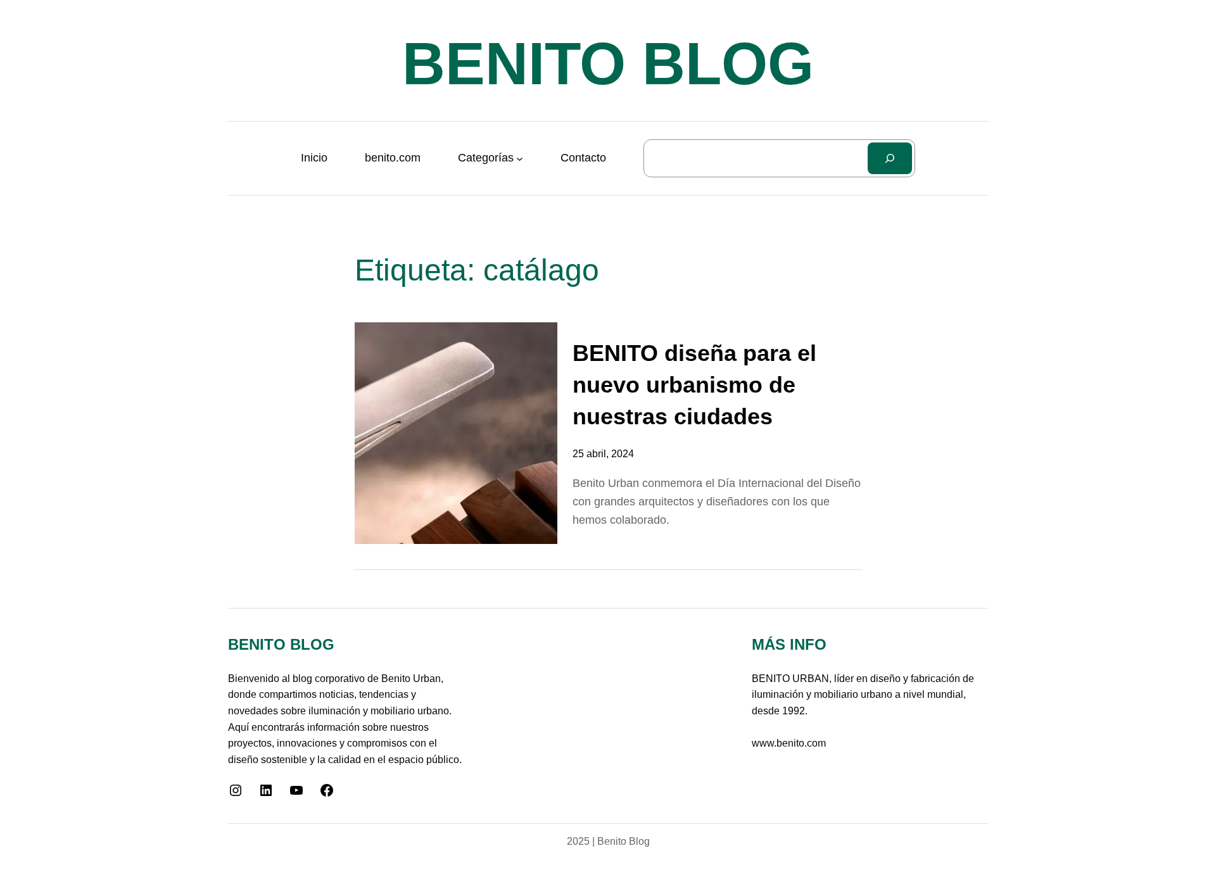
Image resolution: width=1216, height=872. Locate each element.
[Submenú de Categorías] (519, 158)
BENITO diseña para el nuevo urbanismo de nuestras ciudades (694, 385)
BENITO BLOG (608, 63)
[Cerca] (890, 158)
